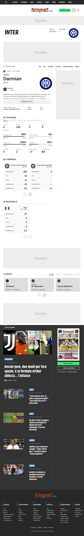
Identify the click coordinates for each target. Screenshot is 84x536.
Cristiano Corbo (11, 380)
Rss (48, 508)
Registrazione (78, 510)
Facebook (33, 527)
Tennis (54, 2)
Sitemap (49, 518)
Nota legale (63, 514)
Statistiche (58, 67)
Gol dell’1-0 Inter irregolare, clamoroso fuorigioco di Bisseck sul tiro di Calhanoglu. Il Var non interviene (39, 425)
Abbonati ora (68, 363)
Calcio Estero (6, 518)
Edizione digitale (51, 514)
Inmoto (35, 512)
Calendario (24, 2)
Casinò (70, 2)
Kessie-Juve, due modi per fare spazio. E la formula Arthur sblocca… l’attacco (26, 371)
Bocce (20, 518)
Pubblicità (77, 508)
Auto (34, 508)
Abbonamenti (50, 510)
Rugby (20, 510)
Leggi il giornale (69, 368)
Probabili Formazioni (68, 67)
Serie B (5, 512)
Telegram (50, 527)
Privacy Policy (64, 520)
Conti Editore (36, 520)
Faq (61, 512)
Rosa (44, 67)
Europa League (7, 516)
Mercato (77, 67)
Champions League (8, 514)
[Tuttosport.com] (42, 10)
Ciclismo (21, 512)
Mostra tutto (27, 101)
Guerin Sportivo (37, 516)
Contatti (62, 508)
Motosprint (36, 514)
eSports (21, 520)
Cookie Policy (64, 516)
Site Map (77, 512)
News (40, 67)
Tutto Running (22, 514)
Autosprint (36, 510)
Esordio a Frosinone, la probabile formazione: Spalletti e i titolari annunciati (37, 476)
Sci (19, 508)
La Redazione (64, 510)
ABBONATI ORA (65, 10)
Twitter (45, 527)
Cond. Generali (64, 522)
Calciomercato (8, 359)
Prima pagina (50, 512)
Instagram (39, 527)
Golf (20, 516)
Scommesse (62, 2)
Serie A (32, 2)
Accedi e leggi (72, 371)
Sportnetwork (37, 518)
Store (48, 516)
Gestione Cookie (64, 518)
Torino (47, 2)
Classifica (15, 2)
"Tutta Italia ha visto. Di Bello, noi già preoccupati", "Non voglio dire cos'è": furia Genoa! (39, 399)
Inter (14, 71)
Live (4, 508)
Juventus (39, 2)
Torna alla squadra (10, 66)
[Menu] (6, 2)
